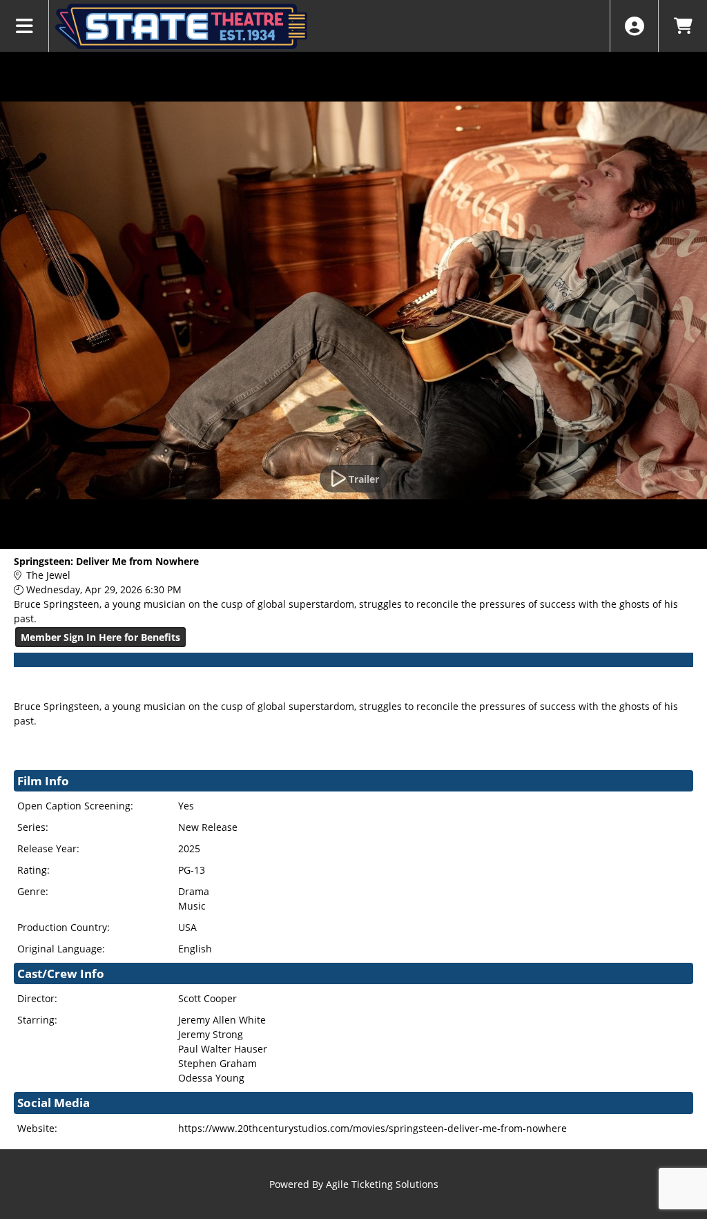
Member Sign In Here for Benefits (100, 637)
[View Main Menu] (24, 26)
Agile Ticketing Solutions (382, 1184)
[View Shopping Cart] (682, 26)
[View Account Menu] (634, 26)
